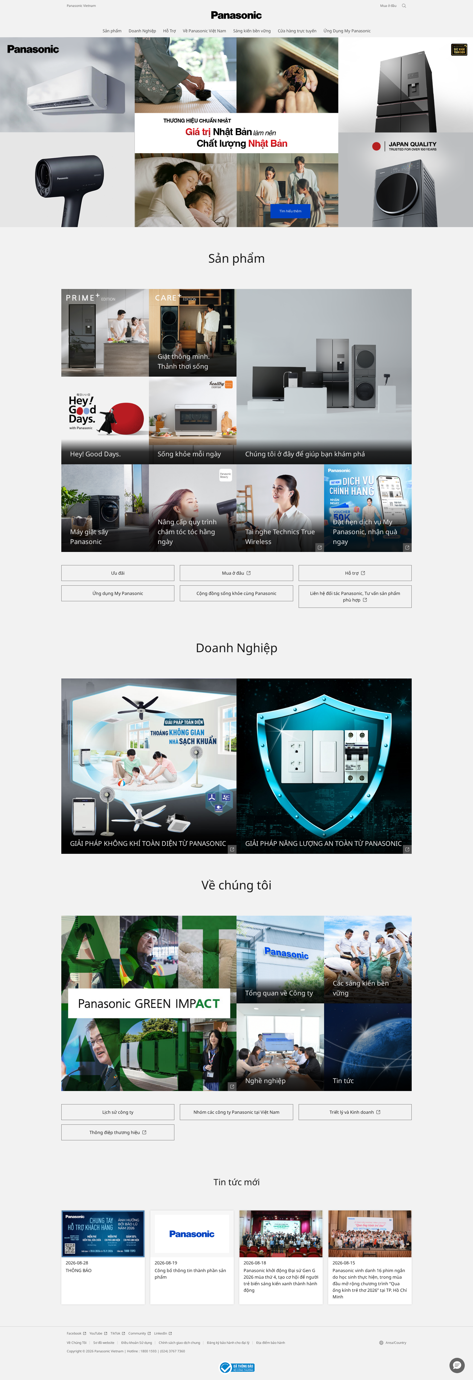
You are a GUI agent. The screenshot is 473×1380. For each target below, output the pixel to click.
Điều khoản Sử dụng (136, 1342)
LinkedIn (160, 1333)
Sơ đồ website (103, 1342)
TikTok (115, 1333)
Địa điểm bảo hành (270, 1342)
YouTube (96, 1333)
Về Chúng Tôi (76, 1342)
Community (137, 1333)
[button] (457, 1365)
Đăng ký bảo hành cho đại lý (228, 1342)
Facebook (74, 1333)
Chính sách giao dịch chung (179, 1342)
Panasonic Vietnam (81, 5)
